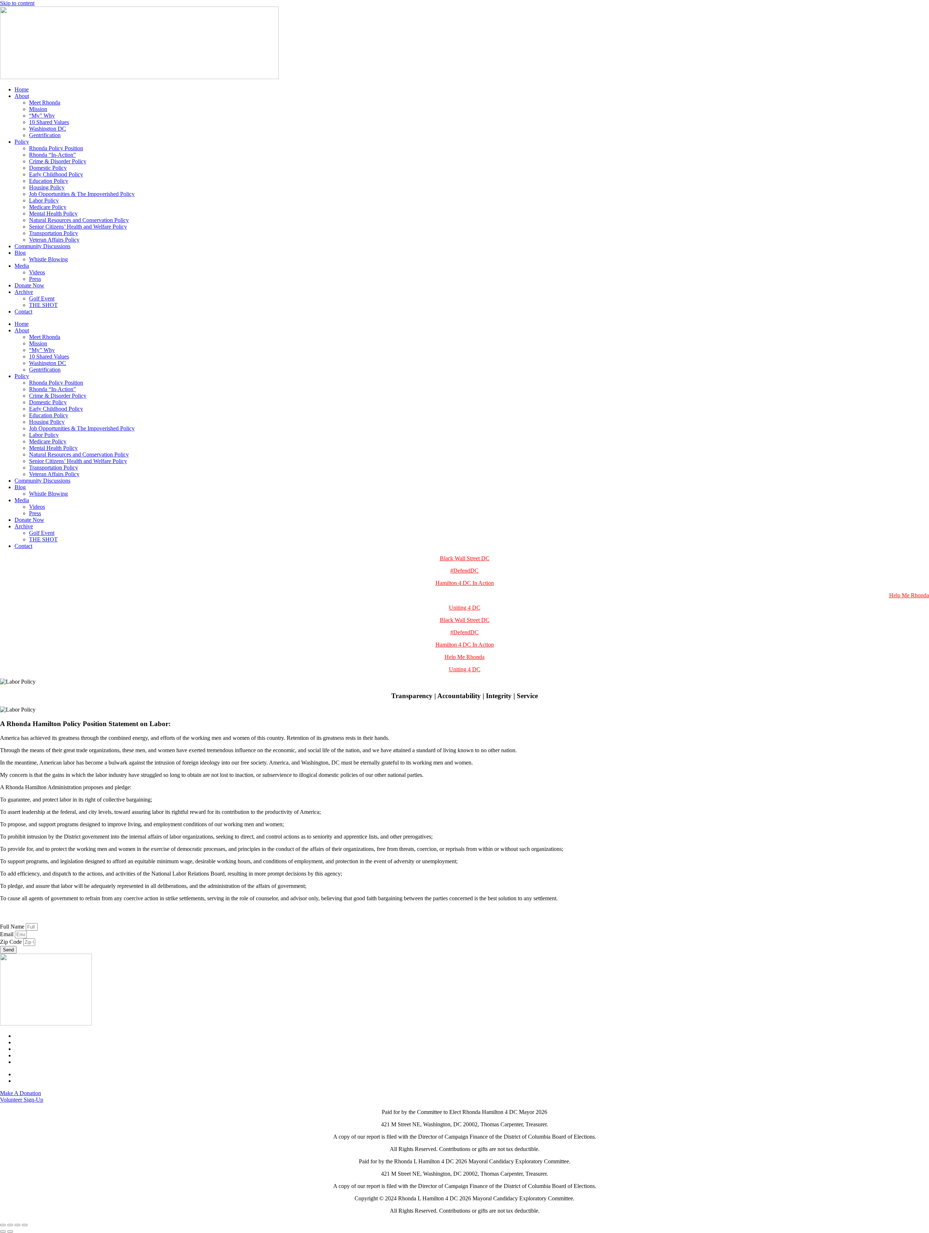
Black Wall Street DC (465, 558)
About (22, 96)
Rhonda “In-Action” (52, 155)
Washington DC (47, 129)
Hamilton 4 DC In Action (464, 583)
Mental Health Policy (53, 213)
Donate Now (29, 285)
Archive (24, 292)
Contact (23, 311)
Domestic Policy (48, 168)
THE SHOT (43, 305)
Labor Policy (44, 200)
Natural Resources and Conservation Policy (79, 220)
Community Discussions (42, 246)
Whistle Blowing (48, 259)
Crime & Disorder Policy (57, 161)
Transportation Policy (53, 233)
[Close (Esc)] (25, 1225)
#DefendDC (464, 571)
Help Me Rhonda (909, 595)
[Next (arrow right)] (10, 1231)
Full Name (13, 926)
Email (7, 934)
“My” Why (42, 115)
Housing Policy (47, 187)
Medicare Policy (47, 207)
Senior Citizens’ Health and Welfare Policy (78, 227)
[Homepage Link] (139, 77)
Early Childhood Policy (56, 174)
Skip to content (17, 3)
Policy (22, 142)
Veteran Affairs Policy (54, 240)
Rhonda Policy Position (56, 148)
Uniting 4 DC (464, 608)
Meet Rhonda (44, 102)
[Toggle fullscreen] (10, 1225)
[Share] (17, 1225)
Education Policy (48, 181)
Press (35, 279)
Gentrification (45, 135)
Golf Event (41, 298)
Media (22, 266)
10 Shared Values (49, 122)
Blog (20, 253)
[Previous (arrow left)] (3, 1231)
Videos (37, 272)
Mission (38, 109)
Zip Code (11, 942)
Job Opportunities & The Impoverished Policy (82, 194)
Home (22, 89)
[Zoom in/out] (3, 1225)
